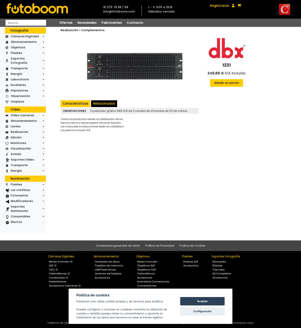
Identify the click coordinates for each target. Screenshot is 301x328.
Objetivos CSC (146, 270)
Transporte (19, 68)
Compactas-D (58, 278)
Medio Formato (147, 262)
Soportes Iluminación (19, 209)
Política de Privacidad (159, 246)
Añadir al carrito (226, 83)
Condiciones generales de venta (118, 246)
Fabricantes (112, 22)
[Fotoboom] (37, 9)
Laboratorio (20, 79)
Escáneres (18, 85)
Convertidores (146, 286)
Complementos (93, 30)
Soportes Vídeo (22, 160)
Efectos (16, 222)
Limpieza (17, 101)
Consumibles (20, 216)
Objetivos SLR (146, 265)
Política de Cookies (192, 246)
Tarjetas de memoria (109, 265)
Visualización (21, 148)
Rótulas (217, 265)
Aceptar (202, 301)
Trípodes (219, 270)
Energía (16, 74)
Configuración (202, 311)
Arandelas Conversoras (153, 281)
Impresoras (19, 90)
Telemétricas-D (59, 273)
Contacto (135, 22)
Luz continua (20, 190)
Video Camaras (22, 115)
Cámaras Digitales (25, 36)
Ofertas (65, 22)
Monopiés (219, 262)
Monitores (18, 143)
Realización (19, 132)
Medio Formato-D (60, 262)
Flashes (16, 53)
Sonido (16, 154)
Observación (20, 96)
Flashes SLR (190, 262)
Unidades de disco (107, 262)
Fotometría (19, 195)
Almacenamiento (24, 42)
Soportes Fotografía (19, 60)
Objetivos (18, 47)
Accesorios (102, 278)
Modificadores (22, 201)
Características (75, 103)
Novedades (87, 22)
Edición (16, 137)
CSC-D (53, 270)
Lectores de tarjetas (108, 273)
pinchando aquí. (243, 323)
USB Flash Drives (105, 270)
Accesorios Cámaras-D (65, 286)
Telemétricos (146, 273)
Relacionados (104, 103)
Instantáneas (57, 281)
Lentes (16, 126)
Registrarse (219, 5)
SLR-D (53, 265)
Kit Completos (222, 273)
